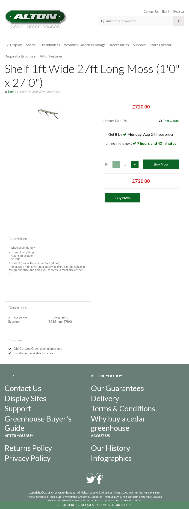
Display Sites (25, 398)
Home (12, 91)
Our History (110, 447)
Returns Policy (28, 447)
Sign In (166, 11)
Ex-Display (13, 44)
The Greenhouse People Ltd (44, 496)
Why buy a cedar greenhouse (118, 423)
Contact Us (151, 11)
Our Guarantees (117, 388)
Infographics (111, 458)
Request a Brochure (20, 56)
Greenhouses (49, 44)
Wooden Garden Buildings (85, 44)
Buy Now (161, 164)
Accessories (119, 44)
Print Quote (170, 121)
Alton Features (51, 56)
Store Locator (160, 44)
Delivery (105, 398)
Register (178, 11)
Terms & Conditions (123, 408)
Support (139, 44)
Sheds (30, 44)
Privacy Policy (28, 458)
